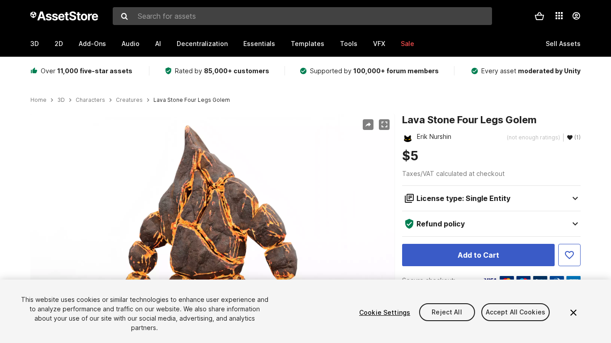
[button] (539, 16)
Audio (131, 43)
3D (34, 43)
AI (158, 43)
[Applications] (559, 15)
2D (59, 43)
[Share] (368, 124)
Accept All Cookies (516, 312)
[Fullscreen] (384, 124)
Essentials (259, 43)
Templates (307, 43)
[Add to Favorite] (569, 255)
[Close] (573, 312)
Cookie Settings (384, 312)
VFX (379, 43)
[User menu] (576, 16)
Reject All (447, 312)
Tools (348, 43)
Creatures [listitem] (129, 100)
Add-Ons (92, 43)
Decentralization (202, 43)
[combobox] (302, 16)
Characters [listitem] (90, 100)
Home (38, 100)
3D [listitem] (61, 100)
